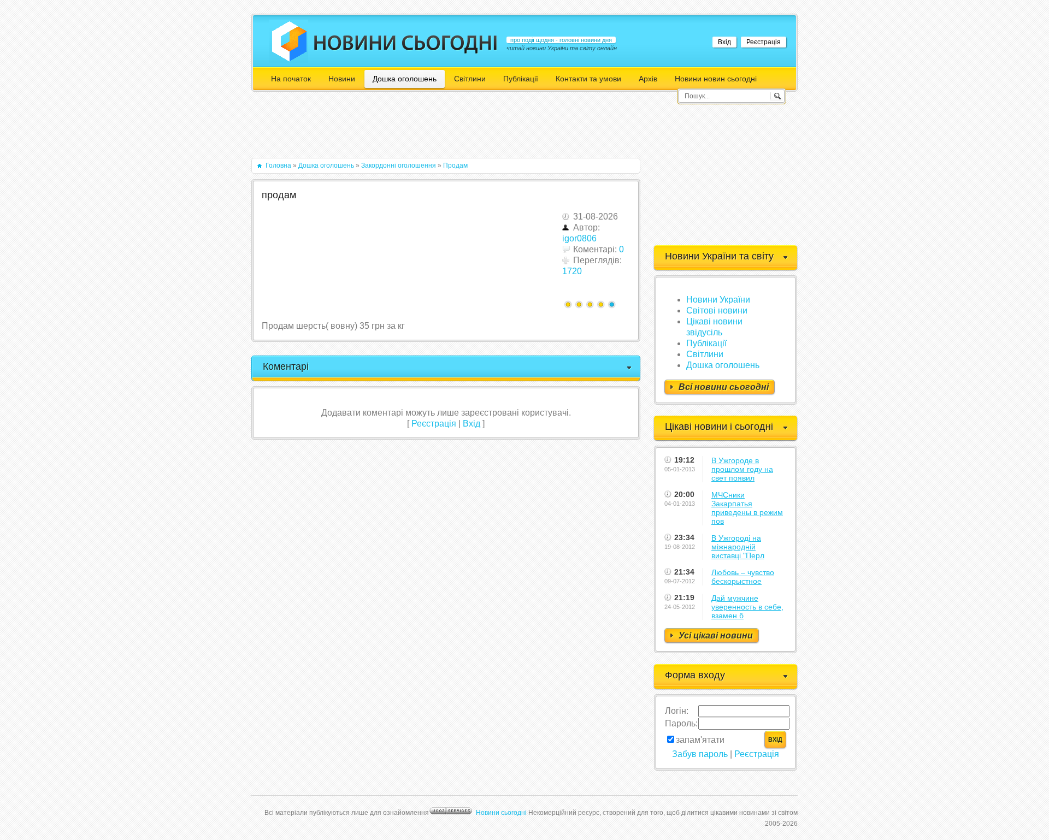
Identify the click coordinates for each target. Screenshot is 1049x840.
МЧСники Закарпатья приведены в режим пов (747, 507)
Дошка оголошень (326, 165)
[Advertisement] (450, 130)
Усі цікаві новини (716, 635)
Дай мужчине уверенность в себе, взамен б (747, 607)
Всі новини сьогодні (724, 387)
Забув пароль (700, 754)
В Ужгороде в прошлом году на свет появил (742, 469)
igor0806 (579, 238)
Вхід (724, 42)
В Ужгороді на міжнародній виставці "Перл (737, 547)
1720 (572, 271)
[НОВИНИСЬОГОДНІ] (405, 42)
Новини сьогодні (501, 813)
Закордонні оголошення (398, 165)
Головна (278, 165)
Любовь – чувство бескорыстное (742, 576)
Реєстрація (763, 42)
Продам (455, 165)
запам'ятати (700, 739)
